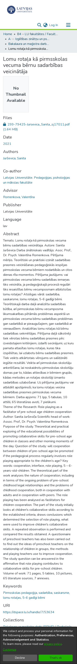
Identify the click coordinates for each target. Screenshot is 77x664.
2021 (7, 144)
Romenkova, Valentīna (19, 197)
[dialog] (38, 645)
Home (7, 34)
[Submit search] (39, 25)
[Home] (19, 10)
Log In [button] (53, 25)
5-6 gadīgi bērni (33, 597)
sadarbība (45, 593)
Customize (9, 650)
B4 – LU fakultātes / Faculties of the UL (37, 34)
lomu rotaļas (12, 597)
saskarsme (61, 593)
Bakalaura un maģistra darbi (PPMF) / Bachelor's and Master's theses (28, 44)
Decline (20, 658)
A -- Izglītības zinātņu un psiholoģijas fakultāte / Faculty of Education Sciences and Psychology (28, 39)
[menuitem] (45, 25)
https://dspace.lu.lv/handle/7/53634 (28, 612)
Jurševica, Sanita (14, 158)
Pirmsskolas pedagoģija (20, 593)
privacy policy (53, 644)
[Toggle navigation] (68, 25)
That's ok (55, 658)
